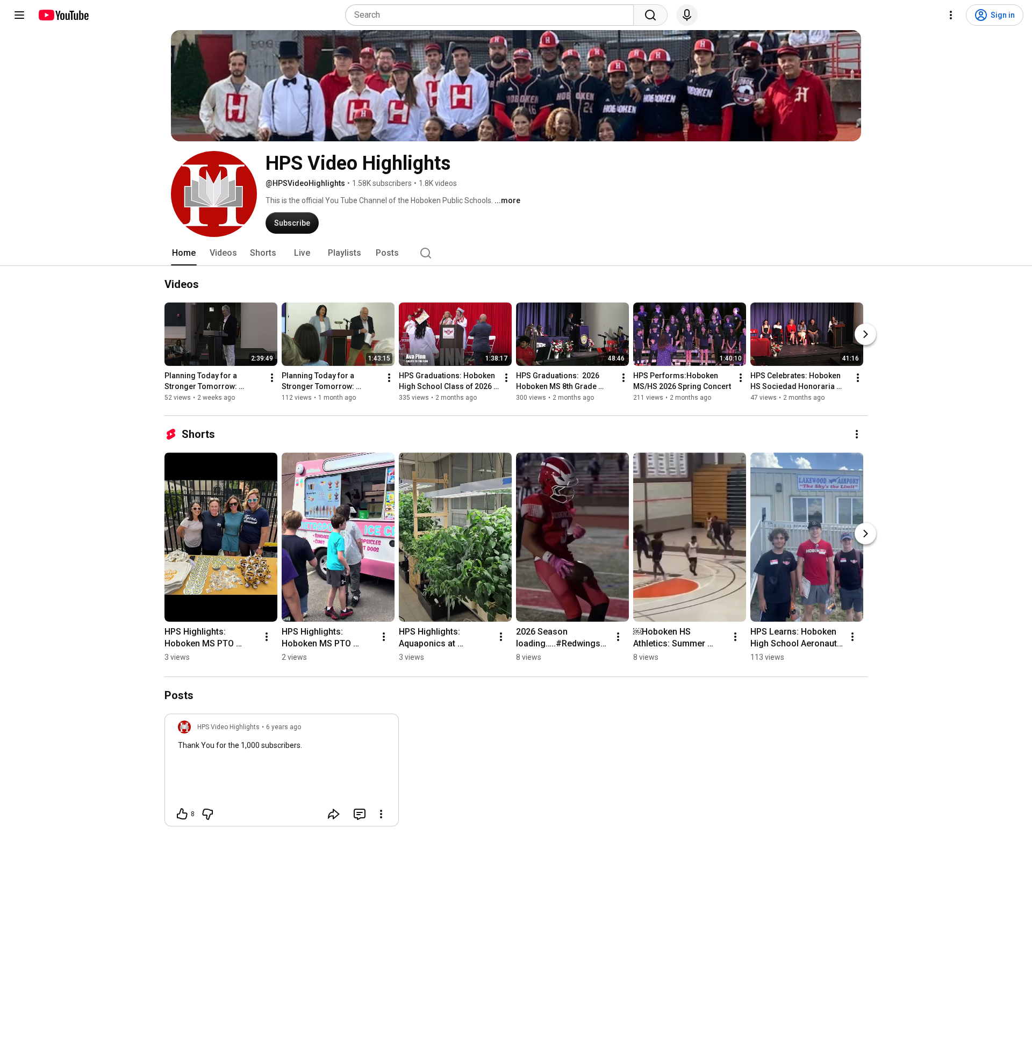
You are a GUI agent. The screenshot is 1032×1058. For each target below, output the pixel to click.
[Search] (650, 15)
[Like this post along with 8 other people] (182, 814)
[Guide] (19, 15)
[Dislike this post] (207, 814)
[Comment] (359, 814)
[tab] (184, 253)
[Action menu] (381, 814)
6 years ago (283, 727)
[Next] (865, 334)
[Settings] (950, 15)
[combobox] (492, 15)
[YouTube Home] (63, 15)
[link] (281, 773)
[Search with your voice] (687, 15)
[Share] (334, 814)
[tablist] (516, 253)
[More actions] (272, 377)
